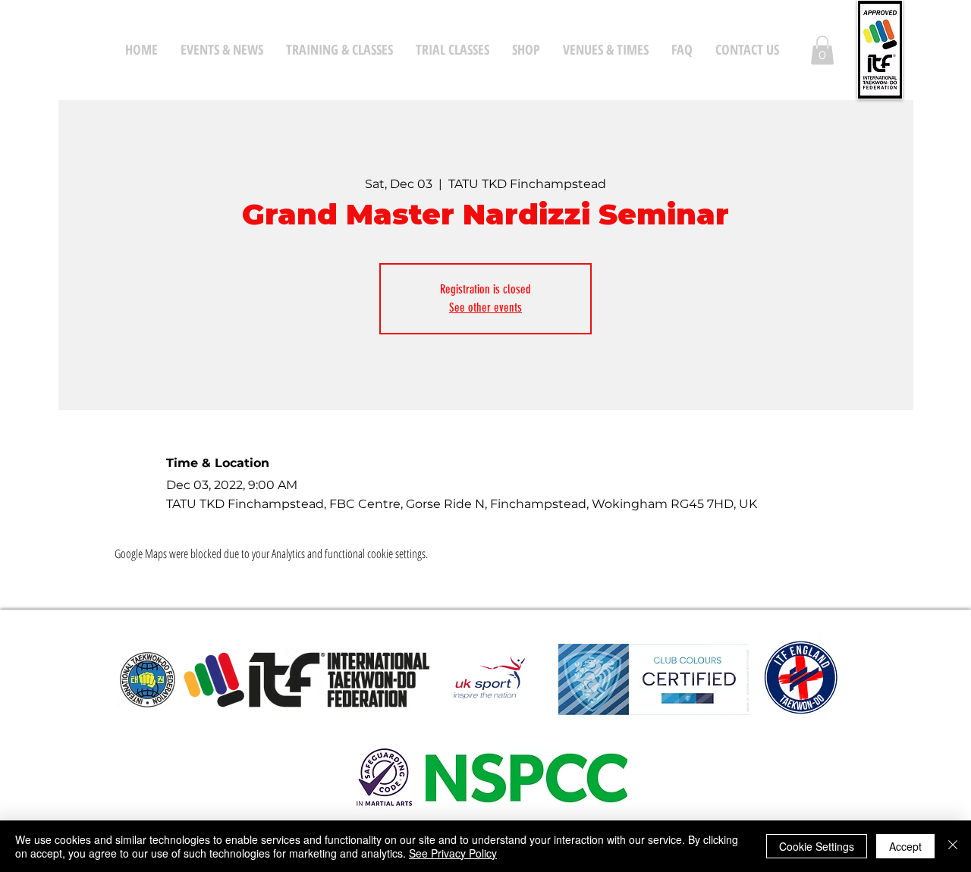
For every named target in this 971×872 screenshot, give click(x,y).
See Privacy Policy (453, 853)
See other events (485, 307)
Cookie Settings (816, 846)
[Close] (953, 846)
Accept (905, 846)
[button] (822, 50)
